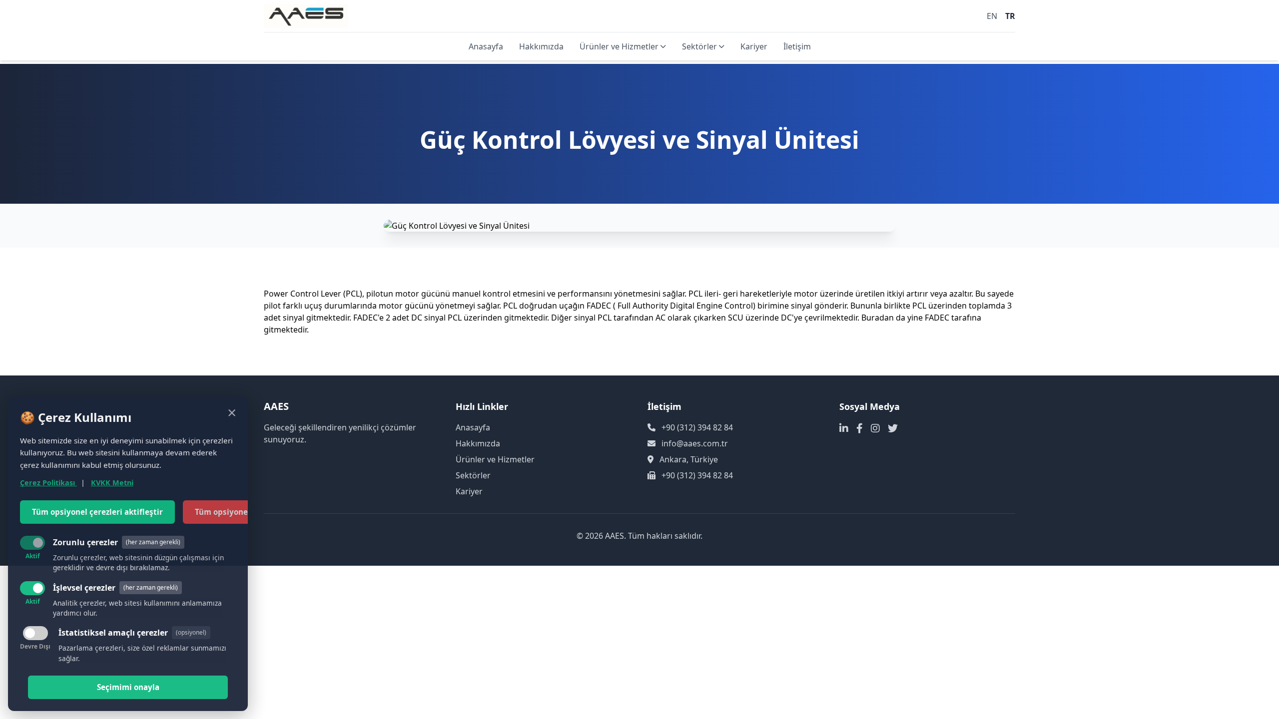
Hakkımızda (541, 46)
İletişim (797, 46)
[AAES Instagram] (875, 428)
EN (992, 15)
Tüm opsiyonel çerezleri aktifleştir (97, 512)
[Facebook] (859, 428)
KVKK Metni (112, 482)
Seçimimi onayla (128, 687)
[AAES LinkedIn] (843, 428)
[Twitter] (893, 428)
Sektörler (699, 46)
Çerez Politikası (48, 482)
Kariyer (753, 46)
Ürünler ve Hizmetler (619, 46)
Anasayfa (486, 46)
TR (1010, 15)
